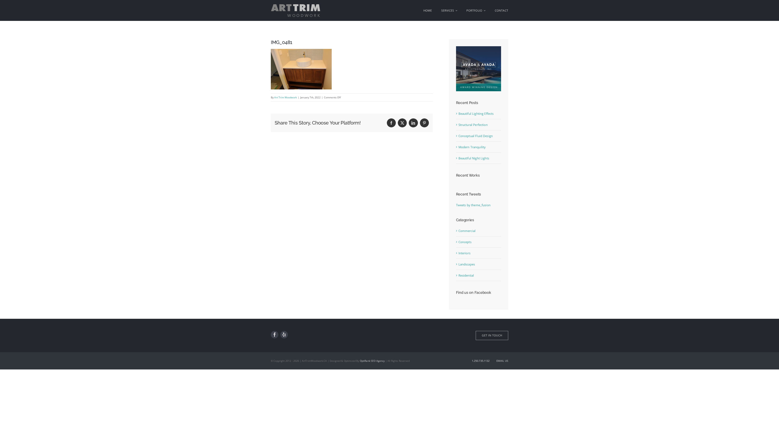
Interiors (464, 253)
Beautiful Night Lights (473, 158)
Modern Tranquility (472, 147)
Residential (466, 275)
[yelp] (284, 334)
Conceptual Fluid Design (475, 136)
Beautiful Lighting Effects (476, 114)
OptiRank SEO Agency (372, 361)
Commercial (467, 231)
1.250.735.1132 (481, 361)
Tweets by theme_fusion (473, 205)
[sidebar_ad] (478, 48)
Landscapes (466, 264)
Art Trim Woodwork (285, 97)
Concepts (464, 242)
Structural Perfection (473, 125)
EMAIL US (502, 361)
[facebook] (274, 334)
